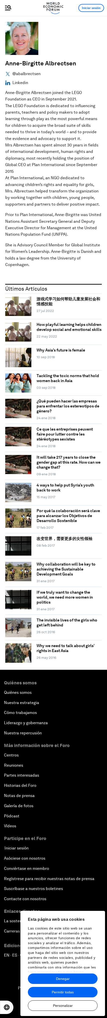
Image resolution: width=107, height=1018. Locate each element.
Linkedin (20, 83)
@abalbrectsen (26, 74)
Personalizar (63, 1006)
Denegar (63, 979)
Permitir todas (63, 992)
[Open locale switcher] (6, 1007)
